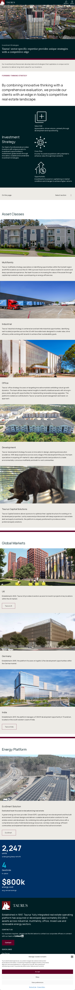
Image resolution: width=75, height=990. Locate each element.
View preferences (37, 982)
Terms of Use (32, 987)
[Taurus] (8, 2)
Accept (37, 972)
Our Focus (6, 953)
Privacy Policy (41, 987)
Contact (8, 943)
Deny (37, 977)
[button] (72, 957)
